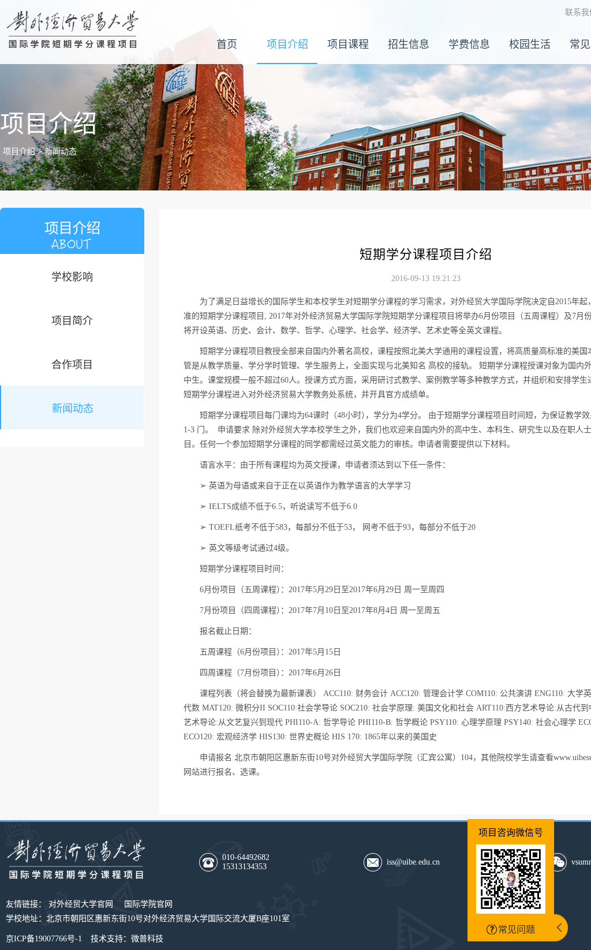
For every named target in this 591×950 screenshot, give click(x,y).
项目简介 (72, 321)
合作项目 (72, 365)
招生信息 (408, 44)
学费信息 (469, 44)
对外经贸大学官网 (80, 904)
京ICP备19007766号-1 (44, 938)
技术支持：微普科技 (127, 938)
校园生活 (530, 44)
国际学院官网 (148, 904)
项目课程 (348, 44)
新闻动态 (72, 408)
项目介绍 (287, 44)
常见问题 (516, 929)
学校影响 (72, 277)
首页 (226, 44)
